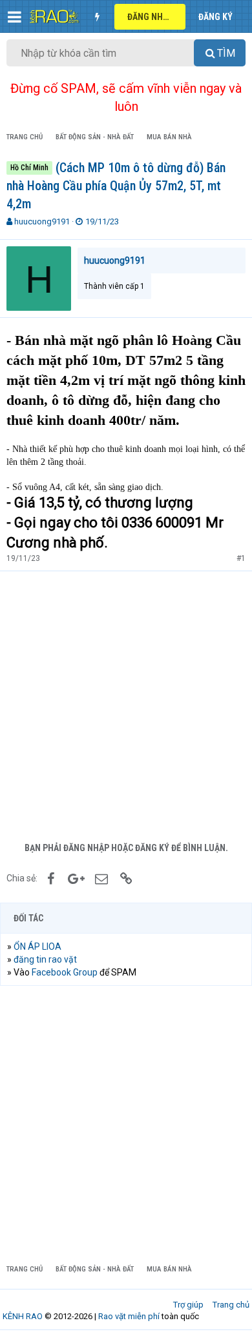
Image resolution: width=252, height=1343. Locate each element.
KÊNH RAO (23, 1316)
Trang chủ (231, 1304)
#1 (241, 558)
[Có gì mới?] (96, 17)
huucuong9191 (42, 221)
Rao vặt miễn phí (129, 1316)
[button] (14, 17)
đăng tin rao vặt (45, 959)
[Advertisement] (126, 703)
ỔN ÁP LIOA (37, 946)
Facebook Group (65, 972)
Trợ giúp (188, 1304)
